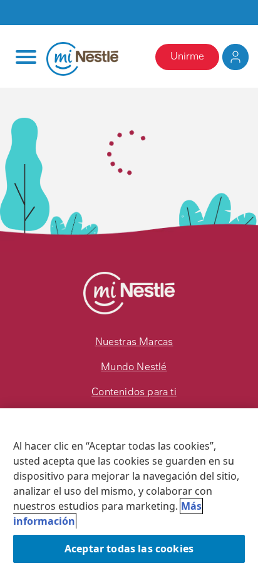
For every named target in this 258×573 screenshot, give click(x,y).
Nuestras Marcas (134, 341)
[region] (129, 490)
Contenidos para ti (134, 391)
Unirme (187, 56)
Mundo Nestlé (134, 366)
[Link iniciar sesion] (235, 57)
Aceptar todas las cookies (129, 548)
